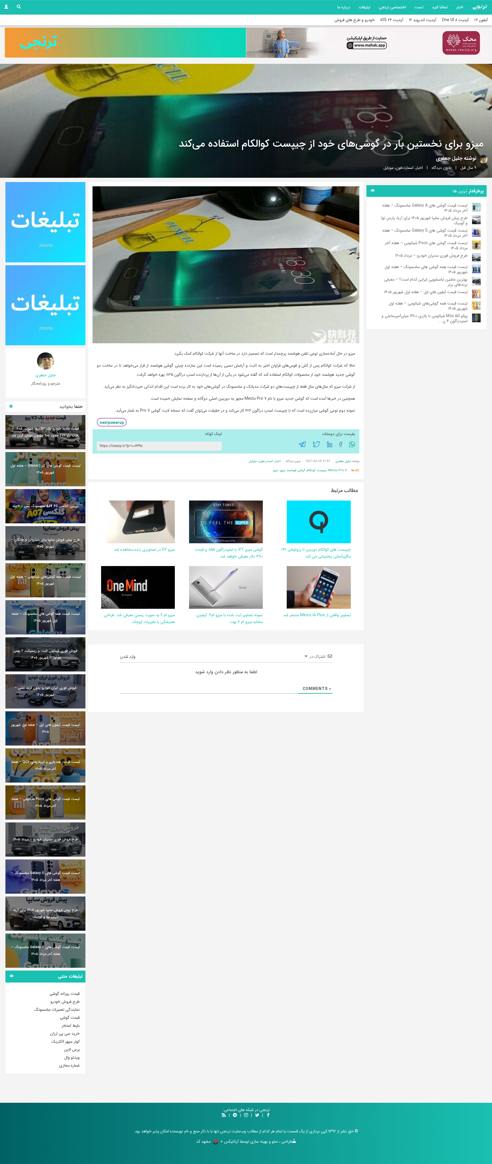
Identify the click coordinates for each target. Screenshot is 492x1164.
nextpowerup (112, 423)
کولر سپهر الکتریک (66, 1041)
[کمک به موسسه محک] (366, 43)
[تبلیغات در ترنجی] (125, 42)
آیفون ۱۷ (481, 20)
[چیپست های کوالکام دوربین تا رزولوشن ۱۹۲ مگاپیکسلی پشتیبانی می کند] (319, 522)
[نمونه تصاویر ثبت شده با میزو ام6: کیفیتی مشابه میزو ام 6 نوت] (213, 587)
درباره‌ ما (343, 7)
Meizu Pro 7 (337, 470)
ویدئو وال (72, 1057)
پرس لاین (72, 1049)
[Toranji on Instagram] (245, 1115)
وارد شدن (128, 657)
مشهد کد (203, 1141)
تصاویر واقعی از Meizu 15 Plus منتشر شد (317, 615)
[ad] (45, 222)
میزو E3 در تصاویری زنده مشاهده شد (144, 549)
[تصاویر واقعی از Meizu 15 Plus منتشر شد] (319, 587)
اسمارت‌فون (404, 168)
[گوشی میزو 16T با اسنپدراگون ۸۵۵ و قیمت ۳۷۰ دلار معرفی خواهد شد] (224, 522)
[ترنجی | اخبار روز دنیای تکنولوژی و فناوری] (480, 7)
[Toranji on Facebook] (268, 1115)
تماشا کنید (440, 7)
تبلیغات (364, 7)
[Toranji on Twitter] (257, 1115)
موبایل (388, 168)
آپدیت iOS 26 (391, 20)
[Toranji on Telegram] (235, 1115)
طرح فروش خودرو (65, 1001)
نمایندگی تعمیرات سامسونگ (57, 1009)
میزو (275, 470)
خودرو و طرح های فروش (355, 20)
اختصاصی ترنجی (392, 7)
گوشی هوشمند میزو (292, 470)
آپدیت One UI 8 (455, 20)
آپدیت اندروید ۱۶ (422, 20)
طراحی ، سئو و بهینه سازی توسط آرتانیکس (258, 1141)
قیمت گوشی (70, 1017)
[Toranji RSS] (224, 1115)
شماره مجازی (69, 1065)
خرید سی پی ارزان (65, 1033)
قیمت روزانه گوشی (65, 994)
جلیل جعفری (449, 158)
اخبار (459, 7)
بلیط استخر (71, 1025)
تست (419, 7)
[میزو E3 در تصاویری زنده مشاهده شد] (141, 522)
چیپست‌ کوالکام (317, 470)
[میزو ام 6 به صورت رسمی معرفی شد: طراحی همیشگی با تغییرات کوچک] (125, 587)
